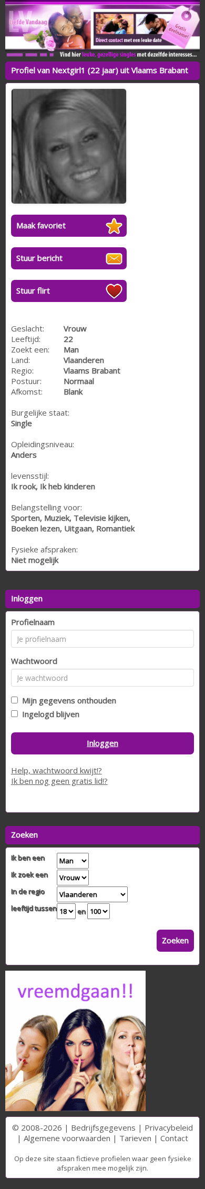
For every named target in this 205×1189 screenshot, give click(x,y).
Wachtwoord (34, 661)
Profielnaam (33, 622)
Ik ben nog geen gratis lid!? (59, 780)
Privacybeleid (169, 1127)
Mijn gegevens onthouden (67, 700)
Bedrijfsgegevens (103, 1127)
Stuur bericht (39, 258)
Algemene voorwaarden (67, 1138)
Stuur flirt (33, 290)
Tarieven (135, 1138)
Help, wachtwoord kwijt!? (56, 770)
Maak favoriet (41, 225)
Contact (174, 1138)
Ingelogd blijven (48, 714)
